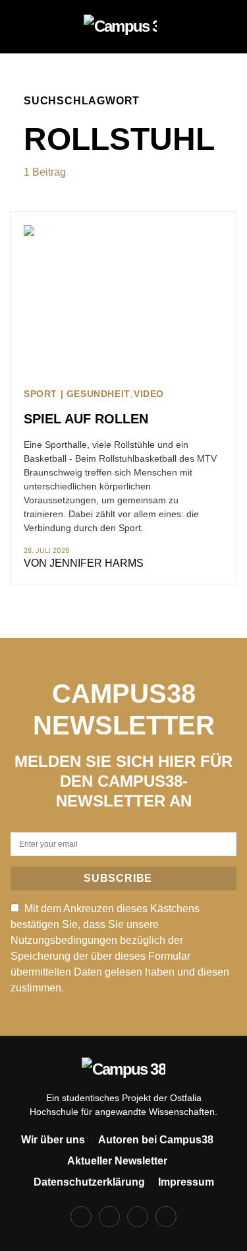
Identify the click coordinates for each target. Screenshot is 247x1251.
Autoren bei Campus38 (155, 1139)
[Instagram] (109, 1216)
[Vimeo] (166, 1216)
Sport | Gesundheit (77, 394)
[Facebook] (81, 1216)
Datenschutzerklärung (89, 1182)
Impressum (186, 1182)
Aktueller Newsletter (117, 1160)
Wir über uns (53, 1139)
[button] (28, 26)
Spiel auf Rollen (86, 418)
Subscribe (118, 878)
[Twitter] (137, 1216)
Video (149, 394)
